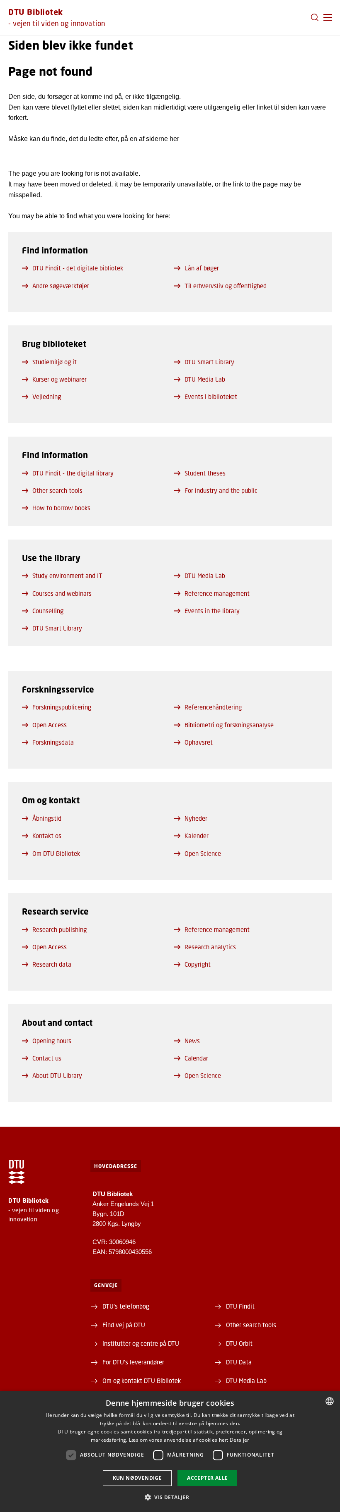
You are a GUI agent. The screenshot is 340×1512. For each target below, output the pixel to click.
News (192, 1040)
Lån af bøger (202, 268)
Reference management (217, 593)
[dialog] (170, 1451)
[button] (327, 17)
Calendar (196, 1058)
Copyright (198, 964)
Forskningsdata (53, 742)
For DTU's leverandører (133, 1362)
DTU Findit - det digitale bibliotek (77, 268)
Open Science (203, 853)
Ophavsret (199, 742)
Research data (51, 964)
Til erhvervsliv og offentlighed (226, 285)
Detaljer (239, 1439)
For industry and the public (221, 490)
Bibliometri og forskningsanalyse (229, 725)
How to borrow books (61, 507)
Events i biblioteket (211, 396)
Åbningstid (46, 818)
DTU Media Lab (205, 379)
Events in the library (212, 610)
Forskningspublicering (61, 707)
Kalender (197, 835)
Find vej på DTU (123, 1324)
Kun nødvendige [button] (137, 1477)
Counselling (47, 610)
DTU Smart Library (209, 361)
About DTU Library (57, 1075)
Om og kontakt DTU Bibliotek (141, 1380)
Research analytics (210, 947)
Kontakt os (46, 835)
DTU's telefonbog (125, 1306)
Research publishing (59, 929)
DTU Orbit (239, 1343)
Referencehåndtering (213, 707)
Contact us (46, 1058)
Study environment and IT (67, 575)
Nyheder (196, 818)
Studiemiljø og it (54, 361)
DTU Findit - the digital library (73, 473)
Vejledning (46, 396)
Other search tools (57, 490)
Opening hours (51, 1040)
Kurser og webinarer (59, 379)
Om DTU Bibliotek (56, 853)
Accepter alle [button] (207, 1477)
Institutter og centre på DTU (140, 1343)
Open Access (49, 725)
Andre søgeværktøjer (60, 285)
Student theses (205, 473)
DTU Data (239, 1362)
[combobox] (329, 1401)
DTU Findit (240, 1306)
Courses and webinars (62, 593)
